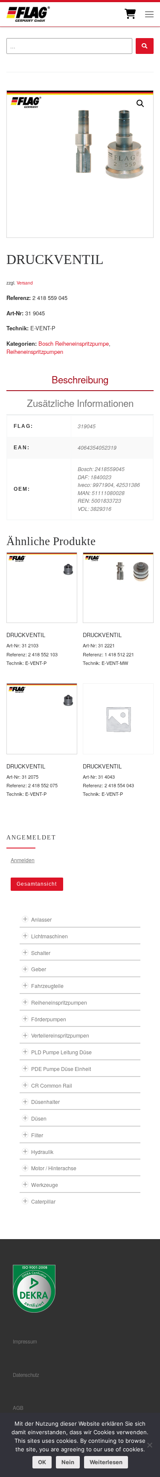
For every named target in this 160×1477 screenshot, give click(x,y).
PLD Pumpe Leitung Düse (61, 1052)
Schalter (40, 952)
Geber (38, 969)
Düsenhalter (45, 1101)
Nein (67, 1462)
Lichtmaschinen (49, 936)
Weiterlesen (106, 1462)
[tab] (80, 379)
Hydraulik (42, 1151)
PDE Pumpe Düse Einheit (61, 1068)
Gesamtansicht (37, 884)
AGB (18, 1407)
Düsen (39, 1118)
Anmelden (23, 859)
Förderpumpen (48, 1019)
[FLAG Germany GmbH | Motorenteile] (28, 13)
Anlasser (41, 919)
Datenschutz (26, 1374)
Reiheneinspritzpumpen (34, 351)
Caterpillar (43, 1201)
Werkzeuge (44, 1184)
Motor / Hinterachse (53, 1168)
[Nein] (149, 1445)
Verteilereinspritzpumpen (60, 1035)
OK (42, 1462)
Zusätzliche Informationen (80, 402)
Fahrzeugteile (47, 985)
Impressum (25, 1341)
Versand (25, 282)
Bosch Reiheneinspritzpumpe (73, 343)
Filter (37, 1135)
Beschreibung (80, 379)
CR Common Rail (51, 1085)
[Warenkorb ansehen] (129, 14)
